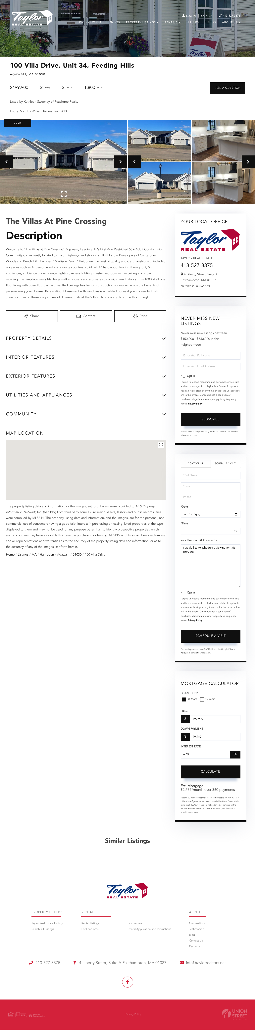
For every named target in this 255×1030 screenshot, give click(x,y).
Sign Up (206, 16)
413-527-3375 (231, 16)
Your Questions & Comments (199, 540)
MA (34, 554)
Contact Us (187, 286)
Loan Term (189, 693)
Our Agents (203, 286)
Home (10, 554)
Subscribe (210, 419)
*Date (184, 507)
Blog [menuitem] (192, 935)
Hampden (47, 554)
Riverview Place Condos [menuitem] (99, 22)
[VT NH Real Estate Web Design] (234, 1014)
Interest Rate (191, 746)
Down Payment (192, 729)
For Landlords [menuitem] (89, 929)
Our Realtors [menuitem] (197, 923)
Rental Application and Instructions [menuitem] (149, 929)
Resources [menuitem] (195, 946)
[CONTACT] (227, 88)
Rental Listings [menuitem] (90, 923)
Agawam (63, 554)
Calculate (210, 771)
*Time (184, 523)
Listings (23, 554)
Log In (190, 16)
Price (184, 711)
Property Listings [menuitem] (141, 22)
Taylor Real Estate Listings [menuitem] (47, 923)
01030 (77, 554)
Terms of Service (197, 653)
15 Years (210, 699)
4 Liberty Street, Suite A (122, 963)
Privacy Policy (195, 404)
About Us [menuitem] (229, 22)
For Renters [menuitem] (135, 923)
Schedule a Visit (225, 463)
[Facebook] (127, 982)
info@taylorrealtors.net (206, 963)
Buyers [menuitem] (210, 22)
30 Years (192, 699)
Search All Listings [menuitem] (42, 929)
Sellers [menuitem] (193, 22)
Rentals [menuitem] (171, 22)
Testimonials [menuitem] (196, 929)
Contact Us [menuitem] (196, 940)
